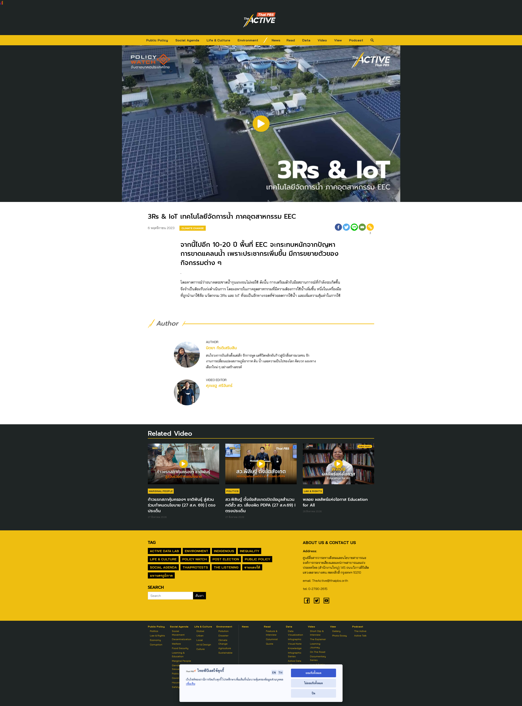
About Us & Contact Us (329, 542)
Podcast (356, 40)
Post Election (225, 559)
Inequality (249, 551)
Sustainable (225, 652)
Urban (199, 635)
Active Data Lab (164, 551)
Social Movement (178, 633)
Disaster (223, 635)
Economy (155, 640)
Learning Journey (315, 645)
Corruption (156, 644)
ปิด (313, 693)
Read (290, 40)
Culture (200, 649)
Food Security (180, 648)
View (338, 40)
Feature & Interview (271, 633)
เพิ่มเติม (190, 683)
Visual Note (295, 643)
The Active (360, 631)
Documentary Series (318, 658)
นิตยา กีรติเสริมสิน (221, 348)
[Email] (362, 230)
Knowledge (295, 648)
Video (322, 40)
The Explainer (318, 639)
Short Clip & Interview (317, 633)
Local (199, 640)
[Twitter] (346, 230)
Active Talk (360, 635)
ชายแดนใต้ (252, 567)
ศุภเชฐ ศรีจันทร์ (219, 386)
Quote (269, 643)
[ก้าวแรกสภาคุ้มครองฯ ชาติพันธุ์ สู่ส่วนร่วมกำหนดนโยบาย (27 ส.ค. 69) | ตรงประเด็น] (183, 465)
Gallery (336, 631)
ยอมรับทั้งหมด (313, 673)
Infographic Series (294, 654)
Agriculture (224, 648)
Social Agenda (187, 40)
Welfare (176, 643)
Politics (232, 491)
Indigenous (224, 551)
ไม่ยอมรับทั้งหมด (313, 683)
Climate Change (192, 228)
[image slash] (265, 40)
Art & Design (203, 644)
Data (306, 40)
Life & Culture (218, 40)
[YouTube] (326, 600)
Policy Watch (194, 559)
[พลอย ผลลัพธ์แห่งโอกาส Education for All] (338, 465)
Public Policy (157, 40)
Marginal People (161, 491)
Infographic (294, 639)
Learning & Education (178, 654)
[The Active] (259, 20)
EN (274, 672)
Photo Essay (339, 635)
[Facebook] (338, 230)
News (276, 40)
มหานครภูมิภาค (161, 575)
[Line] (354, 230)
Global (200, 631)
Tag (152, 542)
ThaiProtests (195, 567)
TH (280, 672)
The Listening (226, 567)
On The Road (317, 651)
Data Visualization (295, 633)
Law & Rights (313, 491)
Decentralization (181, 639)
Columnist (272, 639)
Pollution (223, 631)
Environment (248, 40)
